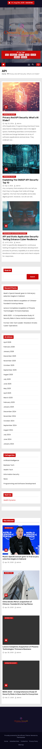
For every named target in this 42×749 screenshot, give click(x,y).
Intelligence (13, 55)
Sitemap (21, 745)
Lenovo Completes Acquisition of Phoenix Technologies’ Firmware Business (20, 648)
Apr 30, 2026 (9, 562)
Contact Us (24, 741)
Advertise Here (14, 741)
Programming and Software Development (15, 233)
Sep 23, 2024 (9, 124)
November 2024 (10, 416)
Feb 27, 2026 (9, 698)
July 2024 (7, 434)
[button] (33, 64)
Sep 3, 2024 (9, 186)
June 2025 (7, 384)
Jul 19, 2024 (9, 242)
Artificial (21, 55)
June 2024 (7, 439)
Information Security (9, 114)
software (17, 57)
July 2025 (7, 379)
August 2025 (8, 374)
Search (7, 270)
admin (18, 124)
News (6, 479)
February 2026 (9, 347)
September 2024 (10, 425)
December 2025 (10, 356)
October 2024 (9, 421)
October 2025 (9, 365)
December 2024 (10, 411)
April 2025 (7, 393)
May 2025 (7, 388)
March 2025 (8, 398)
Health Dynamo (10, 500)
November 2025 (10, 361)
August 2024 (8, 430)
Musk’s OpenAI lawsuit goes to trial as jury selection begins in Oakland (21, 558)
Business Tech (9, 465)
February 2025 (9, 402)
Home (4, 74)
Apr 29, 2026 (9, 607)
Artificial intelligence (11, 460)
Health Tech (8, 470)
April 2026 (7, 342)
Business (24, 57)
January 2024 (9, 444)
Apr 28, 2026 (9, 653)
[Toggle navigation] (29, 64)
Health (27, 55)
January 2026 (9, 351)
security (33, 55)
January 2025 (9, 407)
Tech (6, 55)
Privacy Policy (33, 741)
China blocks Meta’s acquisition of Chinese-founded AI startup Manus (18, 603)
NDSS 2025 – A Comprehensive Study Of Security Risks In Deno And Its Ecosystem (20, 693)
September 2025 (10, 370)
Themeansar (21, 737)
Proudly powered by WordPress (14, 735)
